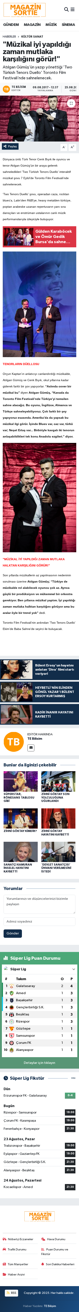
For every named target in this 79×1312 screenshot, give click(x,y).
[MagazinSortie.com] (25, 10)
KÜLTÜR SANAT (32, 36)
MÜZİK (51, 25)
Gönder (13, 933)
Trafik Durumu (17, 1249)
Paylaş (12, 146)
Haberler (9, 36)
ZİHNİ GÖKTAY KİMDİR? (20, 831)
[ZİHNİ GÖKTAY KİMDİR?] (21, 818)
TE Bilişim (50, 1306)
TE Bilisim (34, 738)
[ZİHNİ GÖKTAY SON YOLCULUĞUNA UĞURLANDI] (58, 781)
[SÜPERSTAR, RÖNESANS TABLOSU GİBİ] (21, 781)
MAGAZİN (32, 25)
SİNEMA (68, 25)
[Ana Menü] (73, 9)
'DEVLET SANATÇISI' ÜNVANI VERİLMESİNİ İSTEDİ (56, 868)
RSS (13, 1292)
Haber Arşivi (16, 1274)
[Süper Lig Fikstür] (73, 1078)
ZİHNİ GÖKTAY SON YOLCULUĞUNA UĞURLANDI (55, 798)
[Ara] (66, 9)
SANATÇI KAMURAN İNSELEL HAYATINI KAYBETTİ (18, 868)
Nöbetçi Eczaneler (20, 1239)
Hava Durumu (56, 1239)
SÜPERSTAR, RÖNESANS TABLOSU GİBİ (19, 798)
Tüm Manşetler (18, 1264)
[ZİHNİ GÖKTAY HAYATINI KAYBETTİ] (58, 818)
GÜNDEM (11, 25)
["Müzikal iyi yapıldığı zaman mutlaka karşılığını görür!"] (39, 119)
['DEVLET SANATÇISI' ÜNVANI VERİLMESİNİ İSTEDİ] (58, 852)
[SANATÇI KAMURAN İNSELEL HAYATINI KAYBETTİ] (21, 852)
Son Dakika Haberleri (60, 1264)
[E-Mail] (30, 747)
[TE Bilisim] (14, 741)
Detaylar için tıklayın (39, 1063)
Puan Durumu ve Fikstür (54, 1252)
